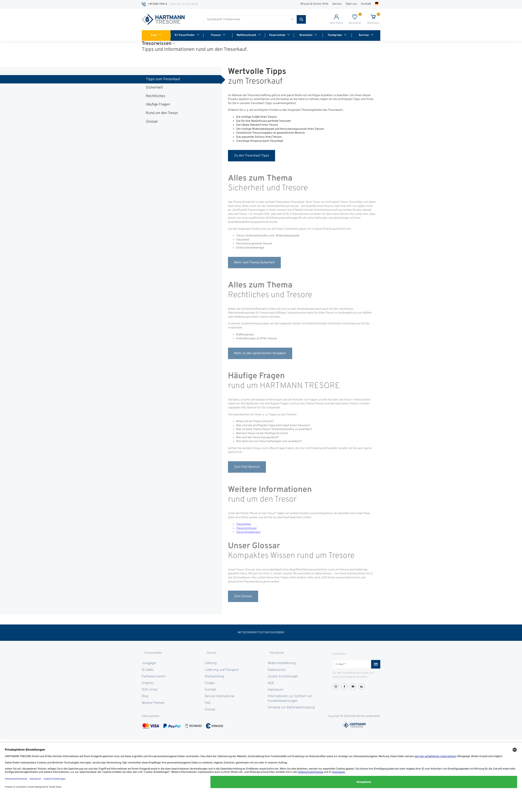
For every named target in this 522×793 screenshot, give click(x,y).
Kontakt (366, 4)
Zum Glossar (243, 596)
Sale (154, 35)
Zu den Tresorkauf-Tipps (251, 156)
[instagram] (336, 686)
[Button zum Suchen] (301, 19)
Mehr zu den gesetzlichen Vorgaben (260, 353)
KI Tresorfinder (185, 35)
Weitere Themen (153, 703)
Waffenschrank (246, 35)
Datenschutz (277, 670)
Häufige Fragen (158, 104)
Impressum (275, 690)
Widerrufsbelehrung (282, 663)
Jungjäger (149, 663)
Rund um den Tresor (162, 113)
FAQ (207, 703)
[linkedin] (361, 686)
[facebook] (344, 686)
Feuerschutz (277, 35)
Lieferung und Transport (222, 670)
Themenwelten (153, 653)
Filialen (210, 683)
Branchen (306, 35)
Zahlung (211, 663)
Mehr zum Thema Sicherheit (254, 263)
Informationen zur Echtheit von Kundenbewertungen (290, 698)
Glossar (152, 121)
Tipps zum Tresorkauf (163, 79)
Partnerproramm (153, 676)
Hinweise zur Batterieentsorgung (291, 707)
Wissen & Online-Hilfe (314, 4)
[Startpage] (163, 19)
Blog (145, 696)
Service (337, 4)
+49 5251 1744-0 (157, 4)
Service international (219, 696)
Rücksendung (214, 676)
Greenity (148, 683)
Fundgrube (335, 35)
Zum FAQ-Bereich (247, 467)
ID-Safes (148, 670)
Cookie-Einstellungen (283, 676)
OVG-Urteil (149, 690)
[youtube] (353, 686)
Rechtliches (155, 96)
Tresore (216, 35)
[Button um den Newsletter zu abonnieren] (375, 664)
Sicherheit (154, 87)
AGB (271, 683)
